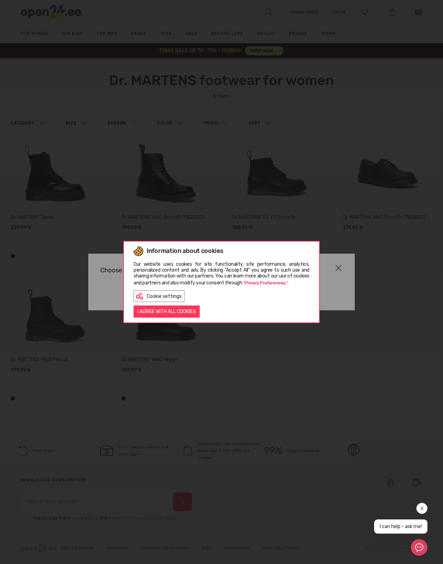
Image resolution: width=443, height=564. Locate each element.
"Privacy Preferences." (265, 282)
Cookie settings (164, 296)
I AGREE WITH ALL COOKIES (166, 311)
